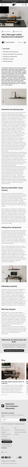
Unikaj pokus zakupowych (10, 56)
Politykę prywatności (20, 423)
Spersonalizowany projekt (20, 432)
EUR (2, 452)
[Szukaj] (5, 5)
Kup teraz (14, 2)
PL (6, 452)
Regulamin (10, 423)
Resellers (17, 434)
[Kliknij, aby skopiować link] (25, 42)
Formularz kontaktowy (6, 446)
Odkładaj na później (8, 59)
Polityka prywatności (6, 434)
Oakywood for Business (20, 430)
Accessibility (4, 436)
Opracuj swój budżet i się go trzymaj (12, 54)
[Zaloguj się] (23, 5)
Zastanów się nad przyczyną (10, 51)
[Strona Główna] (14, 5)
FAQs (2, 427)
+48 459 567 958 (7, 441)
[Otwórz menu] (2, 5)
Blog (16, 427)
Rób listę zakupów (8, 61)
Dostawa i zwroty (5, 430)
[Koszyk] (26, 5)
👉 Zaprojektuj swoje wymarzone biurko (14, 350)
